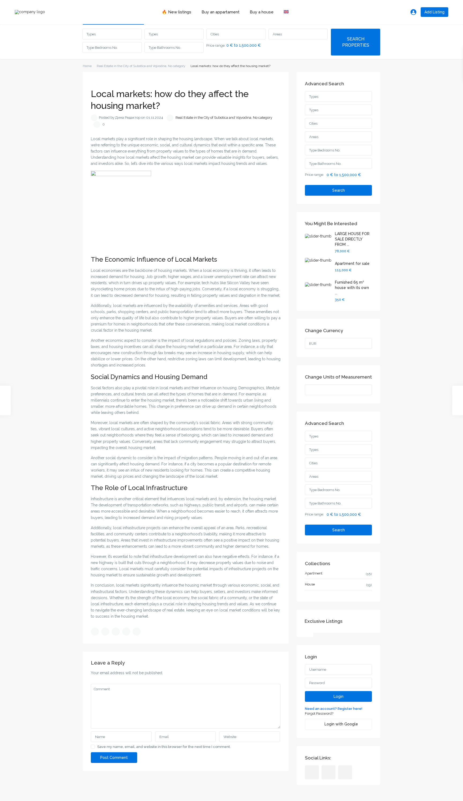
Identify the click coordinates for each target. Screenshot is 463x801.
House (310, 584)
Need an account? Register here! (333, 709)
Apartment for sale (352, 263)
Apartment (313, 573)
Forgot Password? (319, 713)
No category (176, 66)
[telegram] (328, 772)
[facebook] (312, 772)
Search (338, 190)
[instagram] (345, 772)
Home (87, 66)
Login (338, 696)
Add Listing (434, 12)
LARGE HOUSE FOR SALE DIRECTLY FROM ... (352, 239)
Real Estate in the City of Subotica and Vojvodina (131, 66)
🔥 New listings (176, 12)
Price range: (215, 45)
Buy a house (262, 12)
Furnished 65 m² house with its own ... (352, 287)
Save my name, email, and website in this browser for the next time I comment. (164, 747)
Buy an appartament (220, 12)
